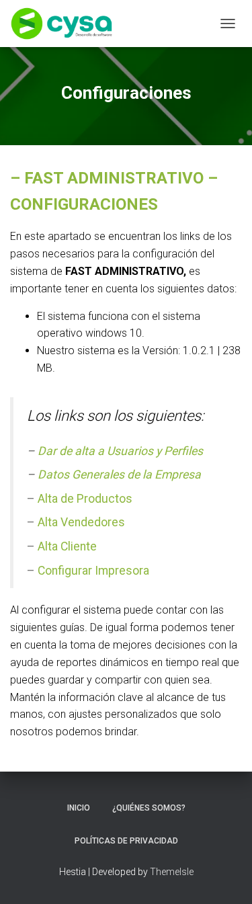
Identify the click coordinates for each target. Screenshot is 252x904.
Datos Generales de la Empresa (119, 474)
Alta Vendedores (81, 522)
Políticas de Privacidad (126, 841)
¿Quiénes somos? (148, 808)
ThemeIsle (172, 871)
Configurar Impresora (93, 570)
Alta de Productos (85, 498)
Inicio (78, 808)
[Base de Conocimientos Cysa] (66, 23)
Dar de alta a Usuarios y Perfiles (120, 451)
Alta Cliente (67, 546)
